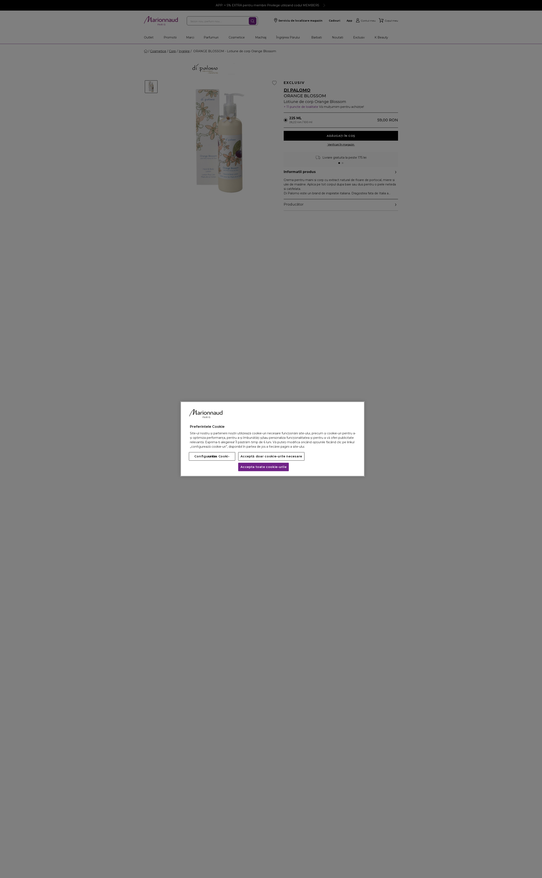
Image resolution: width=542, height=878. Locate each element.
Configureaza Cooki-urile (212, 456)
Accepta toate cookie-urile (263, 467)
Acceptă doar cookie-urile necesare (271, 456)
